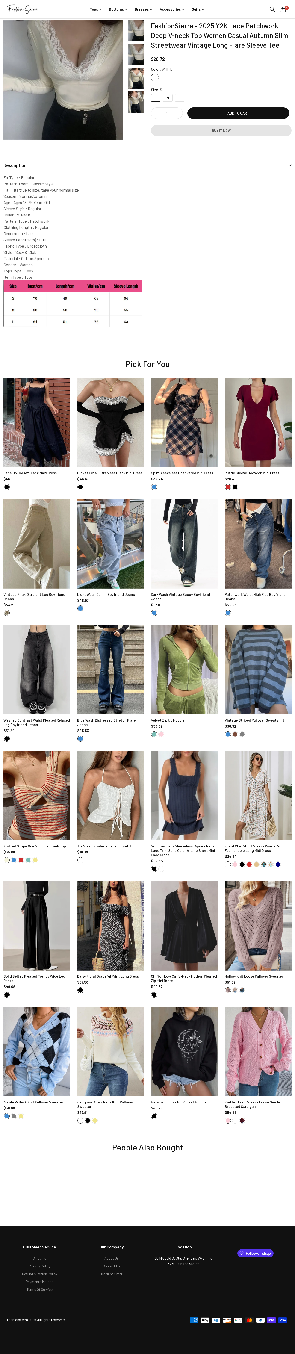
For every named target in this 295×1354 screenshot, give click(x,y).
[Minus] (157, 113)
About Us (111, 1258)
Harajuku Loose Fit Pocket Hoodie (178, 1102)
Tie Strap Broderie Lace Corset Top (106, 846)
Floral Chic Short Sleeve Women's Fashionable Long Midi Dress (252, 848)
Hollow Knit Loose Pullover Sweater (254, 976)
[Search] (272, 9)
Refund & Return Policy (39, 1273)
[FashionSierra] (23, 9)
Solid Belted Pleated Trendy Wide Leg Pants (34, 978)
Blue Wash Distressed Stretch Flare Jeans (106, 722)
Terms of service (40, 1289)
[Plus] (177, 113)
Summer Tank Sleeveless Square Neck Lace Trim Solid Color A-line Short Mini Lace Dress (183, 850)
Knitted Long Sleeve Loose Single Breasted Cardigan (252, 1104)
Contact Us (111, 1266)
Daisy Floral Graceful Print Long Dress (108, 976)
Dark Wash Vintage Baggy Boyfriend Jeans (180, 596)
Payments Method (39, 1281)
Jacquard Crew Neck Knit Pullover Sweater (105, 1104)
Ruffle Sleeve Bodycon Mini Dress (252, 473)
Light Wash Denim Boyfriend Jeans (106, 594)
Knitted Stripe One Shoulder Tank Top (34, 846)
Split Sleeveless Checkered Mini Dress (182, 473)
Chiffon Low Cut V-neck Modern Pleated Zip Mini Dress (184, 978)
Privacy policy (39, 1266)
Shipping (39, 1258)
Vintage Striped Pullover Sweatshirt (254, 720)
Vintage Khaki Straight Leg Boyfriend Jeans (34, 596)
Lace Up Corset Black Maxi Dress (30, 473)
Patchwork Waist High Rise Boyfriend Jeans (255, 596)
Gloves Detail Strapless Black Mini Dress (109, 473)
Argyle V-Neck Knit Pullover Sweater (33, 1102)
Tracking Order (111, 1273)
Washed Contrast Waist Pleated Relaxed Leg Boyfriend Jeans (36, 722)
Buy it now (221, 130)
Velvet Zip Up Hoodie (168, 720)
